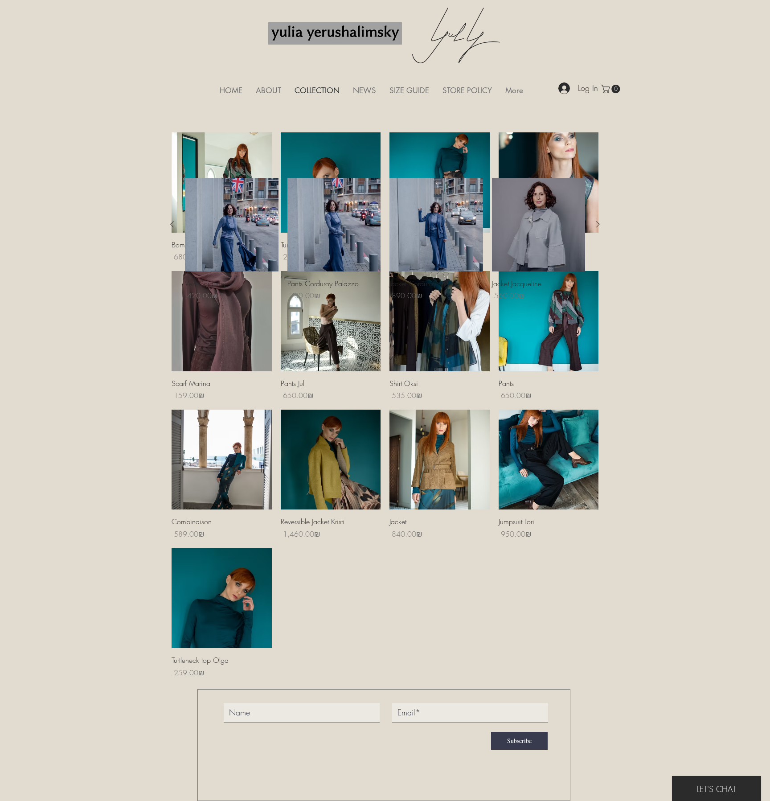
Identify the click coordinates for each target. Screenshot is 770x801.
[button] (611, 89)
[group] (385, 239)
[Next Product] (598, 224)
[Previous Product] (172, 224)
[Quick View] (222, 321)
